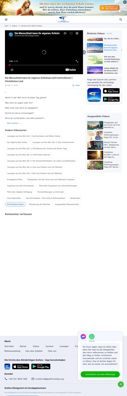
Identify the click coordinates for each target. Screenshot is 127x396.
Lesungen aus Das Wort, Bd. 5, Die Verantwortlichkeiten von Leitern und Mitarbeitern (41, 161)
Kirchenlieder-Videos (15, 204)
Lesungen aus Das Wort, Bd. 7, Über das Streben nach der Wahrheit (34, 173)
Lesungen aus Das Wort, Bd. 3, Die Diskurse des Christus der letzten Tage (37, 148)
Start (6, 26)
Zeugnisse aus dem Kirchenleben (20, 186)
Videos (14, 26)
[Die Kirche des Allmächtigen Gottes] (63, 19)
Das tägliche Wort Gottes (17, 142)
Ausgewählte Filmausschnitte (67, 204)
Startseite (9, 346)
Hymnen (49, 346)
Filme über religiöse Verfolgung (19, 192)
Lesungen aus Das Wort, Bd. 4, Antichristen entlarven (28, 155)
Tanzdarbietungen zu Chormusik (50, 192)
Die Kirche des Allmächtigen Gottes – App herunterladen (34, 360)
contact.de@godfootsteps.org (49, 379)
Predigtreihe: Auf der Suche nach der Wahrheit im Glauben (51, 179)
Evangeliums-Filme (14, 179)
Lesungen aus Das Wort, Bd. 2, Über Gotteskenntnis (53, 142)
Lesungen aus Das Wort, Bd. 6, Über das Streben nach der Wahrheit (34, 167)
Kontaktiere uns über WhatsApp (100, 374)
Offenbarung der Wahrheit (39, 204)
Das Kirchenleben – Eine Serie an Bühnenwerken (45, 198)
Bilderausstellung (12, 351)
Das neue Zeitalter (34, 351)
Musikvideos (75, 198)
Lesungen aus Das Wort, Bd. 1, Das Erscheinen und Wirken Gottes (33, 136)
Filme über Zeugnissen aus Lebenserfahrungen (58, 186)
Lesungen (64, 346)
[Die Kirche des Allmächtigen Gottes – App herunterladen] (7, 366)
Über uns (52, 351)
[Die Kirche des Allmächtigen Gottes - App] (94, 94)
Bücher (23, 346)
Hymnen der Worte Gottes (31, 26)
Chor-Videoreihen (14, 198)
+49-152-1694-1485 (17, 379)
